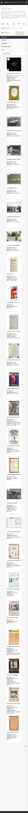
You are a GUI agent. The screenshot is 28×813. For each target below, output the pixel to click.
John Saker (12, 78)
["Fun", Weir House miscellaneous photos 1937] (14, 236)
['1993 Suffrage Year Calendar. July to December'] (14, 551)
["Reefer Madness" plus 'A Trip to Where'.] (14, 293)
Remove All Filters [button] (19, 34)
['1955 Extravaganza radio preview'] (14, 465)
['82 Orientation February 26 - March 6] (14, 637)
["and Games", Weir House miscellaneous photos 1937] (14, 351)
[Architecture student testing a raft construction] (14, 122)
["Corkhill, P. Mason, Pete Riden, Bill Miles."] (14, 207)
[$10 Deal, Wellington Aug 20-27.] (14, 379)
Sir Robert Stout (13, 279)
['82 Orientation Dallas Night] (14, 608)
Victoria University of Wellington (16, 80)
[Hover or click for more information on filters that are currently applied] (23, 32)
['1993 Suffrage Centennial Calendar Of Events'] (14, 523)
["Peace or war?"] (14, 265)
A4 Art (11, 594)
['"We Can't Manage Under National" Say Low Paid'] (14, 437)
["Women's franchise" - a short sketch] (14, 322)
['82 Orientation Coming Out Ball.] (14, 580)
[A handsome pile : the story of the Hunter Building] (14, 64)
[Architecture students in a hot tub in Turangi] (14, 150)
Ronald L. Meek (13, 737)
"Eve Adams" (13, 336)
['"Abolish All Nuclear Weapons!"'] (14, 408)
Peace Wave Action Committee (16, 422)
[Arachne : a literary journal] (14, 93)
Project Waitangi (13, 509)
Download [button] (7, 24)
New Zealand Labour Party (15, 451)
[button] (13, 24)
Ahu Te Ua (12, 508)
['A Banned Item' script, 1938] (14, 723)
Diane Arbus (12, 681)
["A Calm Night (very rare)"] (14, 179)
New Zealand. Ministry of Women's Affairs (18, 536)
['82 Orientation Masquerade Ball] (14, 694)
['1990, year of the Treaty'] (14, 494)
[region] (14, 46)
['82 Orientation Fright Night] (14, 666)
